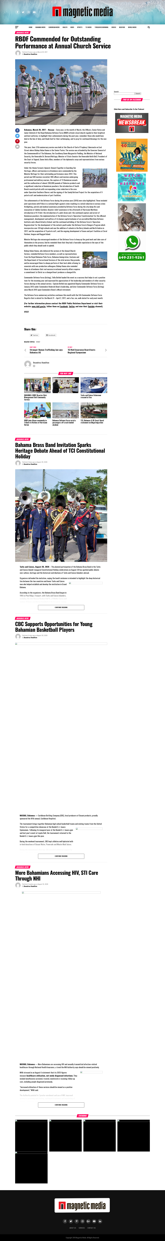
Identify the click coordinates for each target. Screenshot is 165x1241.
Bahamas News (40, 27)
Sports (79, 27)
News (72, 27)
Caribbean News (53, 27)
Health (65, 27)
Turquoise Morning (101, 27)
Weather (122, 27)
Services (82, 1228)
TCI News (88, 27)
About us (72, 1228)
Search (116, 91)
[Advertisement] (128, 73)
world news (132, 27)
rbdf (38, 342)
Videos (113, 27)
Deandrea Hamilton (30, 54)
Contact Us (91, 1228)
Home (30, 27)
